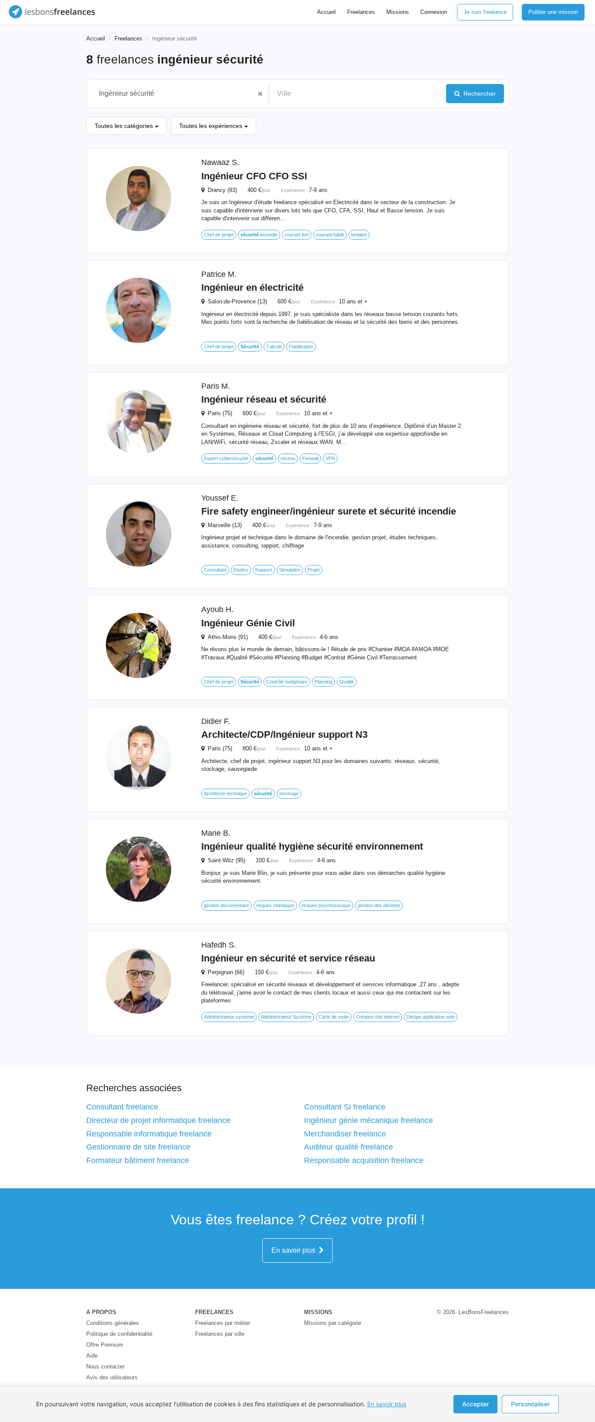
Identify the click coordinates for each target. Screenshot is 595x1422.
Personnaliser (530, 1404)
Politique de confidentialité (119, 1334)
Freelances (361, 12)
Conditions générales (112, 1323)
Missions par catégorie (332, 1323)
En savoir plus (295, 1250)
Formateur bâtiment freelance (137, 1160)
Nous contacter (105, 1366)
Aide (92, 1355)
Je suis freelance (485, 12)
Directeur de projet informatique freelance (158, 1120)
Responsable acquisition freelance (363, 1160)
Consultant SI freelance (344, 1107)
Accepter (475, 1404)
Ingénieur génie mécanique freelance (368, 1120)
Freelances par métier (222, 1323)
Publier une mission (553, 12)
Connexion (433, 12)
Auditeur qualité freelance (348, 1147)
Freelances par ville (219, 1334)
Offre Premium (104, 1344)
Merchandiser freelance (345, 1134)
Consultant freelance (122, 1107)
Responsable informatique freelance (149, 1134)
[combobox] (173, 93)
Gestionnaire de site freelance (138, 1147)
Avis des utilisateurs (112, 1377)
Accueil (326, 12)
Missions (397, 12)
